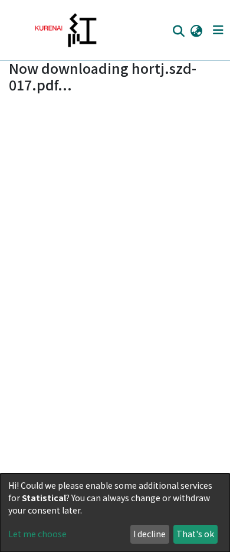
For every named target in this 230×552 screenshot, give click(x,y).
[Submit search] (178, 30)
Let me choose (37, 534)
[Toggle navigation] (218, 30)
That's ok (195, 534)
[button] (196, 30)
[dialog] (115, 512)
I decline (149, 534)
